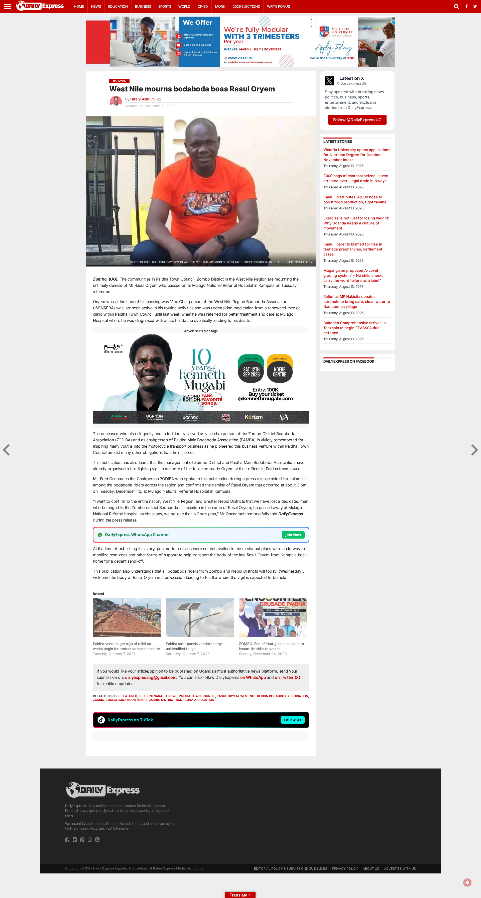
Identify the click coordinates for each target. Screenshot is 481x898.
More (220, 6)
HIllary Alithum (142, 99)
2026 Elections (246, 6)
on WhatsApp (253, 677)
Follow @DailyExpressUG (357, 119)
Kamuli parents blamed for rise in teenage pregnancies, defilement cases (352, 249)
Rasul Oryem (228, 696)
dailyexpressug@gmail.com (150, 677)
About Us (371, 868)
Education (118, 6)
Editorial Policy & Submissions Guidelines (290, 868)
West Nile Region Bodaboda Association (274, 696)
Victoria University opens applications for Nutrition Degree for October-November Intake (356, 155)
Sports (164, 6)
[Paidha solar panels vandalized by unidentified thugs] (200, 617)
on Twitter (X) (287, 677)
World (184, 6)
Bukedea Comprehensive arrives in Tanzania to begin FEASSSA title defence (354, 328)
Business (143, 6)
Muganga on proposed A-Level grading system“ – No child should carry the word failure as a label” (353, 275)
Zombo (98, 700)
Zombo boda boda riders (127, 700)
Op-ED (203, 6)
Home (79, 6)
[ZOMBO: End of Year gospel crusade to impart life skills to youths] (273, 617)
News (96, 6)
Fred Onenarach (153, 696)
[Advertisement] (240, 816)
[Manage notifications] (467, 882)
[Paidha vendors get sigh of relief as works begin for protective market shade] (127, 617)
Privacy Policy (345, 868)
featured (129, 696)
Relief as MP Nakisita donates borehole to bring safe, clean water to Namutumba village (356, 301)
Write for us (278, 6)
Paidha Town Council (197, 696)
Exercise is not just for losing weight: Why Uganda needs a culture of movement (356, 223)
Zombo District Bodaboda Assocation (181, 700)
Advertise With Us (400, 868)
